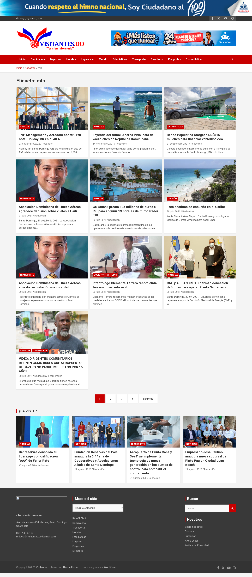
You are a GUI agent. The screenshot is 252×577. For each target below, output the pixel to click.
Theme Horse (70, 567)
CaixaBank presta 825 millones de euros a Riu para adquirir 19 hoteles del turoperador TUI (125, 211)
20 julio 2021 (99, 220)
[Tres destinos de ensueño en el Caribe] (200, 180)
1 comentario (55, 376)
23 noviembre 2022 (29, 143)
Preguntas (174, 59)
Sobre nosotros (194, 526)
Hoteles (71, 59)
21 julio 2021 (25, 215)
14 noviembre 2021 (103, 143)
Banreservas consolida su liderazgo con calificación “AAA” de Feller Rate (38, 456)
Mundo (103, 59)
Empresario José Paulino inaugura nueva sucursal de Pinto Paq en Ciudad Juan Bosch (205, 458)
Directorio (157, 59)
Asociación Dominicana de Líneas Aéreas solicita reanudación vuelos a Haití (50, 285)
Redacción (47, 143)
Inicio (22, 59)
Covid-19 (99, 275)
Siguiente (148, 398)
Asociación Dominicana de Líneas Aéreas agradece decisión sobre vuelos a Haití (50, 209)
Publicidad (190, 536)
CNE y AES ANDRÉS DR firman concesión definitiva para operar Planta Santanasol (197, 285)
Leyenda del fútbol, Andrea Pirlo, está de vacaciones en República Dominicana (123, 137)
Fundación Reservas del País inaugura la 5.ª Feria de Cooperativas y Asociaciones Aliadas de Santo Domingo (96, 458)
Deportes (55, 59)
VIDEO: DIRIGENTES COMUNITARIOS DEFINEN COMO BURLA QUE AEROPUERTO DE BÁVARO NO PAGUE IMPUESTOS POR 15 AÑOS (51, 365)
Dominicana (38, 59)
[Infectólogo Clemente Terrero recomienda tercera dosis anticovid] (126, 257)
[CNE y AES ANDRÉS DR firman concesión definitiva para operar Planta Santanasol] (200, 257)
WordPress (110, 567)
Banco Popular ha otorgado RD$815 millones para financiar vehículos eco (195, 137)
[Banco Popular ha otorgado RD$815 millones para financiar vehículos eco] (200, 109)
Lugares (86, 59)
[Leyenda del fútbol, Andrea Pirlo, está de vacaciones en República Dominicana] (126, 109)
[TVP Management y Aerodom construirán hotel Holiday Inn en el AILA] (52, 109)
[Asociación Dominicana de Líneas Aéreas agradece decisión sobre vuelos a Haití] (52, 180)
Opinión (172, 198)
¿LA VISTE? (28, 411)
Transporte (139, 59)
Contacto (190, 531)
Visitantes (41, 567)
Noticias (99, 127)
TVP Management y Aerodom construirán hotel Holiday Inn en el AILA (50, 137)
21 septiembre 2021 (178, 143)
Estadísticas (119, 59)
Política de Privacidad (197, 545)
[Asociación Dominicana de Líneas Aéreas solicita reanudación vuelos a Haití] (52, 257)
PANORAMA (79, 518)
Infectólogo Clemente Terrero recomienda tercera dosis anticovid (125, 285)
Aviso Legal (191, 540)
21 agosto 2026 (27, 465)
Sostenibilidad (194, 59)
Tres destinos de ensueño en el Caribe (196, 207)
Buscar (232, 508)
